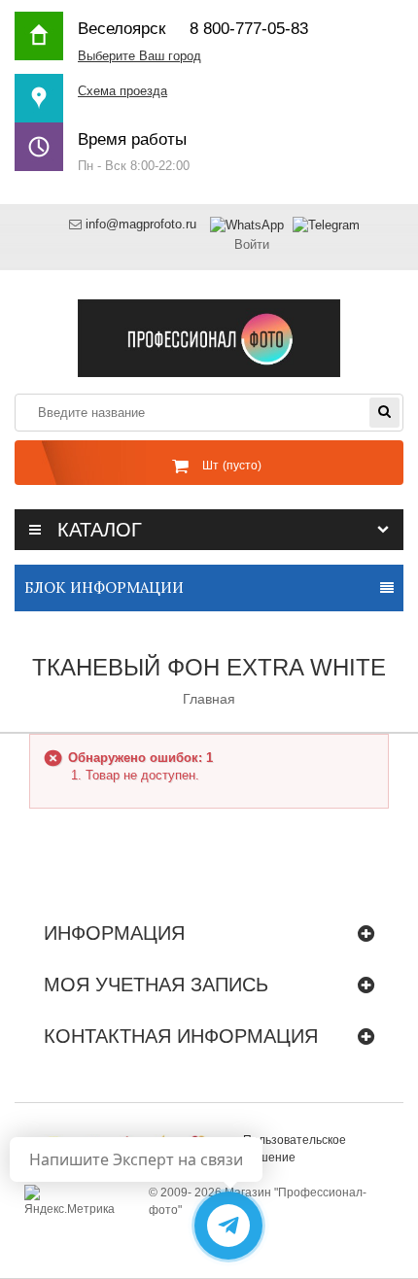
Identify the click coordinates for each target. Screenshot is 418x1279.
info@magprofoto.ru (141, 224)
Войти (251, 244)
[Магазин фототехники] (209, 336)
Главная (209, 699)
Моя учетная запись (156, 984)
